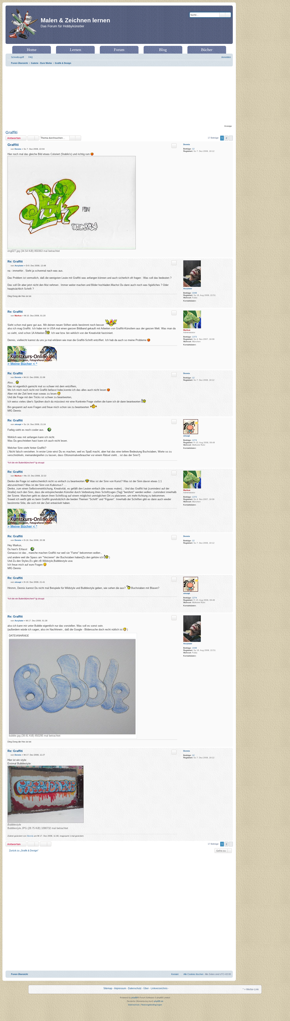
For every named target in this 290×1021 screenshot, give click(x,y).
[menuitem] (29, 57)
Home (31, 49)
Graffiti (11, 132)
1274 (194, 440)
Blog (163, 49)
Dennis (186, 144)
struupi (186, 436)
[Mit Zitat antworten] (174, 145)
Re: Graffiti (15, 261)
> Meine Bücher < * (22, 364)
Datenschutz (134, 988)
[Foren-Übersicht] (24, 25)
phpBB (134, 997)
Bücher (206, 49)
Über (146, 988)
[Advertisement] (119, 96)
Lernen (75, 49)
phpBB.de (158, 1001)
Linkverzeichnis (159, 988)
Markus (186, 330)
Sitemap (107, 988)
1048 (194, 293)
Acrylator (187, 288)
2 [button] (226, 138)
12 (193, 149)
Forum (119, 49)
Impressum (120, 988)
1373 (194, 337)
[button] (231, 138)
